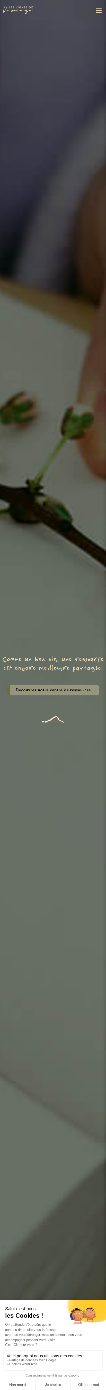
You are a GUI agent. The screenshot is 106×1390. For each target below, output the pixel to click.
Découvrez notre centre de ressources (53, 690)
